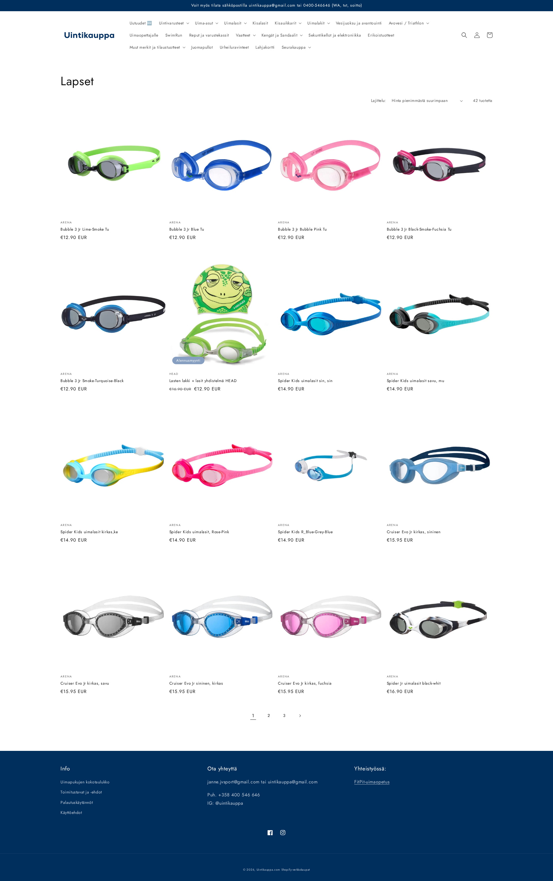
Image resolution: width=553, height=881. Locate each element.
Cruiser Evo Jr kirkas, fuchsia (305, 683)
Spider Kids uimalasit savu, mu (415, 380)
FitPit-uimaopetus (371, 782)
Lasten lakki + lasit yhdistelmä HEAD (203, 380)
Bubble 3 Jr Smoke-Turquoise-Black (92, 380)
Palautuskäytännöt (76, 802)
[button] (174, 23)
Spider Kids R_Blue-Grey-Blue (305, 532)
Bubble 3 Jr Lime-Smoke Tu (84, 229)
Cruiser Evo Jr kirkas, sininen (414, 532)
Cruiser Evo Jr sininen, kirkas (196, 683)
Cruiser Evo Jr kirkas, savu (84, 683)
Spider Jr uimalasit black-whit (414, 683)
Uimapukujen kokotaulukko (84, 782)
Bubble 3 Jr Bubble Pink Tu (302, 229)
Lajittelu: (378, 100)
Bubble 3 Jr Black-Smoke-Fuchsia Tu (419, 229)
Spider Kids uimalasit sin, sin (305, 380)
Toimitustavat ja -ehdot (81, 792)
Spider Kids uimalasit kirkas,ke (89, 532)
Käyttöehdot (71, 812)
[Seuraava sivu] (299, 715)
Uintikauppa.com (268, 869)
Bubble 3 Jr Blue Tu (186, 229)
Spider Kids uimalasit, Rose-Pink (199, 532)
